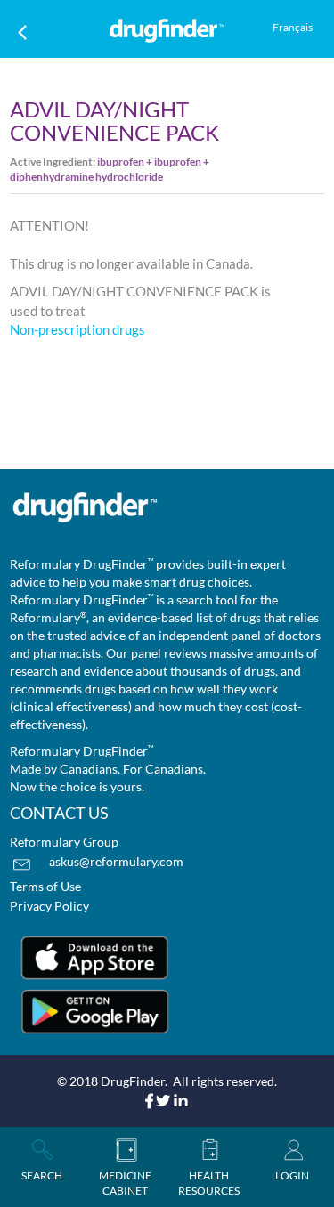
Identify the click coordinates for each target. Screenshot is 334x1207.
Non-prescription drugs (77, 329)
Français (293, 27)
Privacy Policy (49, 905)
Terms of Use (45, 886)
